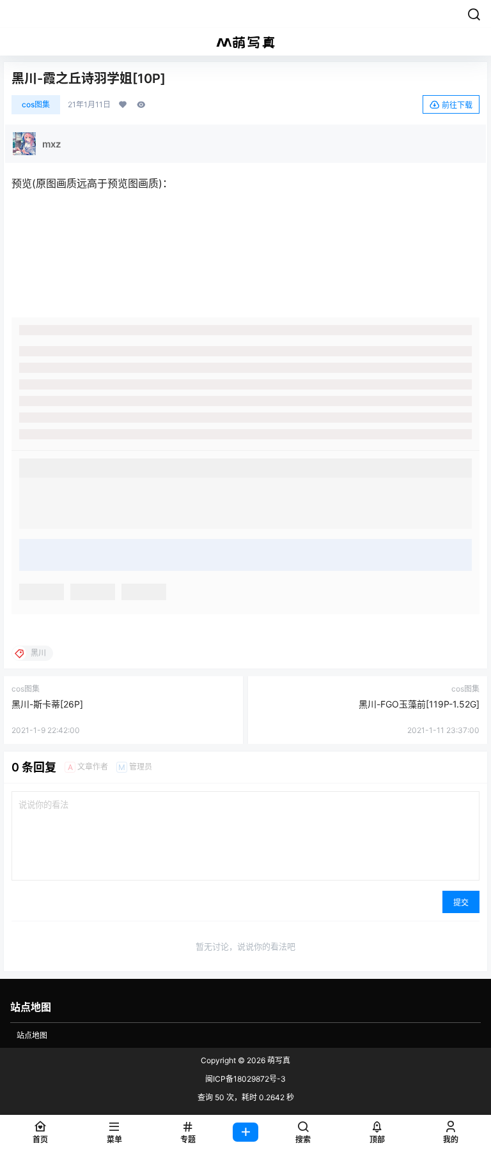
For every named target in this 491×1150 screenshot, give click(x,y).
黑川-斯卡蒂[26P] (47, 704)
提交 (461, 902)
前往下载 (457, 105)
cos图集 (36, 104)
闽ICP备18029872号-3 (245, 1079)
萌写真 (277, 1060)
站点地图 (32, 1035)
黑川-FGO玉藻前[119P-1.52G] (419, 704)
